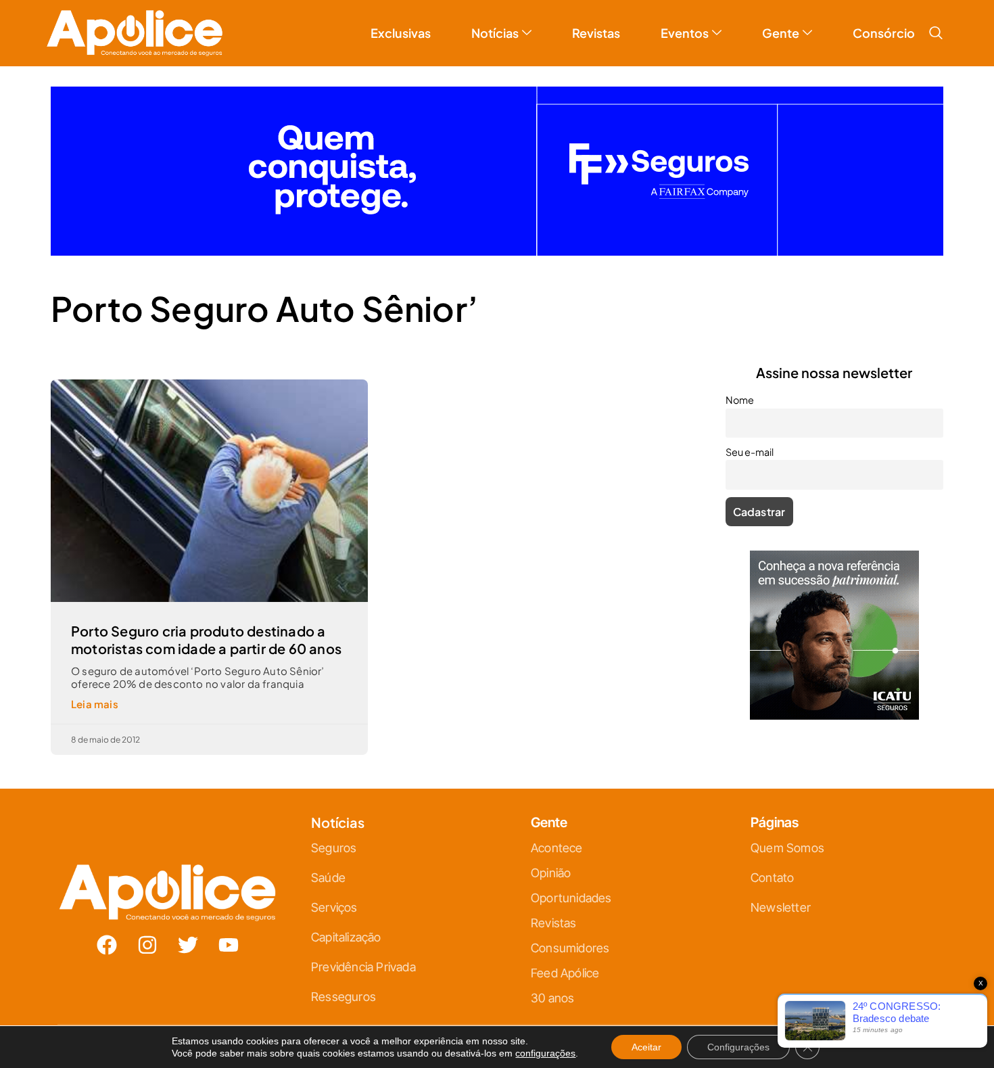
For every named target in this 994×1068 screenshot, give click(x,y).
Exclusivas (401, 33)
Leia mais (94, 703)
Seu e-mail (750, 452)
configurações (545, 1053)
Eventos (685, 33)
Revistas (596, 33)
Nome (740, 400)
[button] (935, 33)
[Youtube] (228, 945)
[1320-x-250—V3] (497, 251)
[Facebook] (107, 945)
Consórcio (884, 33)
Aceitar (646, 1047)
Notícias (495, 33)
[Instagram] (147, 945)
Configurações (738, 1047)
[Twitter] (188, 945)
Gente (780, 33)
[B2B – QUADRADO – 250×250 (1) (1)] (834, 715)
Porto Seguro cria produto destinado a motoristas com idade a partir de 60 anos (206, 639)
